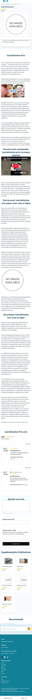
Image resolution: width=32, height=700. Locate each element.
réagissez (8, 139)
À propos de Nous (5, 681)
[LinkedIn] (7, 657)
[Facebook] (4, 657)
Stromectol (3, 664)
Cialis (2, 671)
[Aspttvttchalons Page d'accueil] (5, 1)
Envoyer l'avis (16, 543)
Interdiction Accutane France (7, 595)
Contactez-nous (4, 682)
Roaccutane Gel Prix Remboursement (21, 576)
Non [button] (14, 458)
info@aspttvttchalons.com (7, 641)
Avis (2, 679)
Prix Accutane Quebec (7, 557)
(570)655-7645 (4, 647)
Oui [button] (11, 458)
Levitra (2, 663)
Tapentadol (3, 669)
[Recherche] (29, 628)
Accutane (8, 4)
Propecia (3, 668)
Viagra (2, 673)
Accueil (3, 4)
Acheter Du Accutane (7, 575)
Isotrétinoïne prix (15, 4)
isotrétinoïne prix (9, 81)
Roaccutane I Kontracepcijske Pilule (22, 558)
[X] (2, 657)
